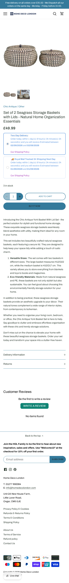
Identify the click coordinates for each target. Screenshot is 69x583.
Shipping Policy (11, 522)
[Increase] (20, 196)
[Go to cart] (62, 13)
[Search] (54, 13)
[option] (9, 94)
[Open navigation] (5, 13)
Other (21, 106)
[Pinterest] (15, 469)
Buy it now (34, 206)
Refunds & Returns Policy (16, 513)
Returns (7, 364)
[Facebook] (5, 469)
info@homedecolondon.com (21, 488)
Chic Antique (10, 106)
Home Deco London (29, 572)
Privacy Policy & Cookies (16, 509)
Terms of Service (12, 534)
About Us (8, 530)
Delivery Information (14, 354)
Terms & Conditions (13, 518)
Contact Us (9, 543)
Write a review (34, 405)
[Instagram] (10, 469)
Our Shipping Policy (20, 152)
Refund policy (10, 539)
